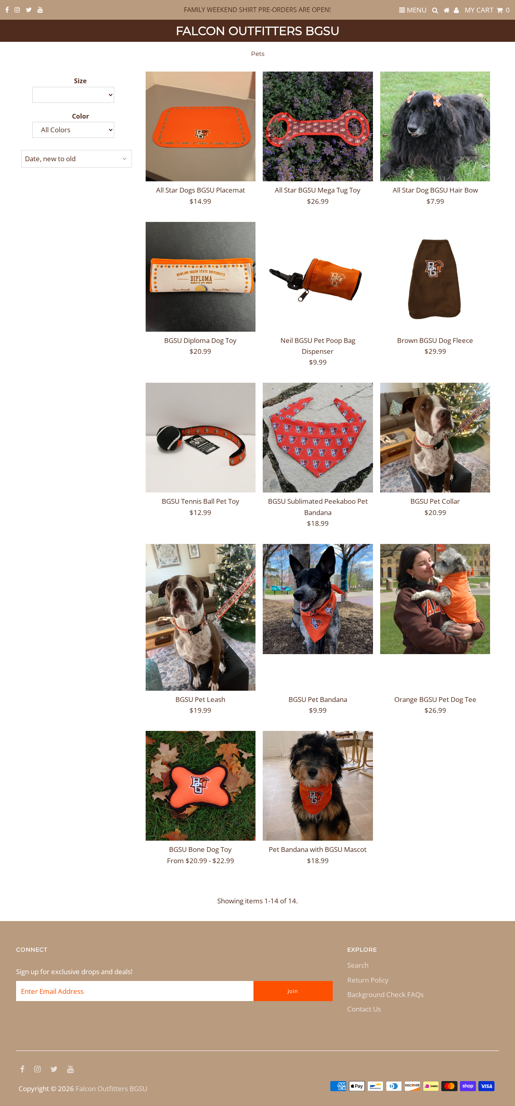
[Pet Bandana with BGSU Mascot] (318, 786)
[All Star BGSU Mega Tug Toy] (318, 126)
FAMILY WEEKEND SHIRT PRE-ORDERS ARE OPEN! (257, 9)
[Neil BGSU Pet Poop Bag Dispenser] (318, 277)
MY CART (487, 9)
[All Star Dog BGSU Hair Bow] (435, 126)
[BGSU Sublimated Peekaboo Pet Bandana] (318, 437)
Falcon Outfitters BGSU (258, 31)
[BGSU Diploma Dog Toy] (200, 277)
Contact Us (364, 1009)
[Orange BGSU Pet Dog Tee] (435, 599)
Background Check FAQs (385, 994)
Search (358, 965)
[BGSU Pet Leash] (200, 617)
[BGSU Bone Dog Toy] (200, 786)
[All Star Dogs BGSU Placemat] (200, 126)
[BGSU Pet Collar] (435, 437)
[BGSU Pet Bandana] (318, 599)
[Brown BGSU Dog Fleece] (435, 277)
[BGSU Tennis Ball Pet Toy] (200, 437)
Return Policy (368, 980)
